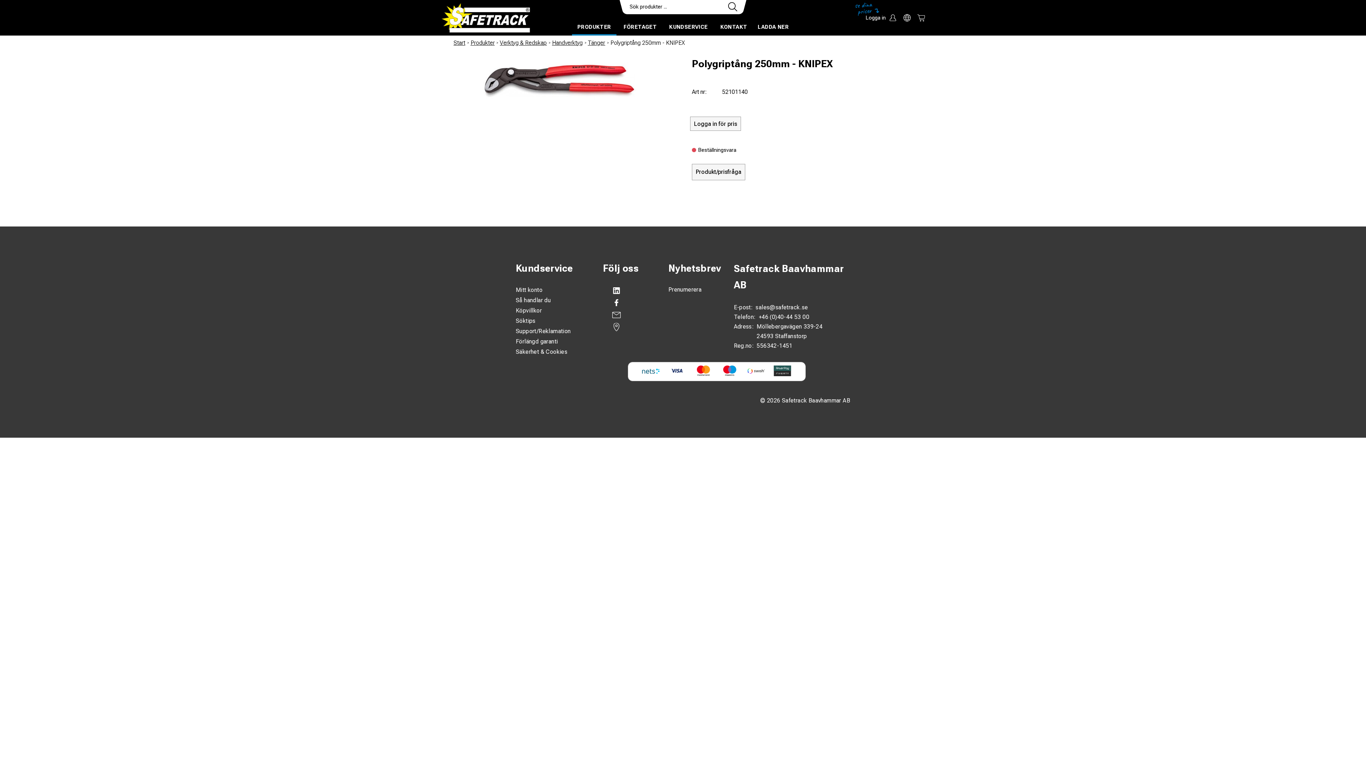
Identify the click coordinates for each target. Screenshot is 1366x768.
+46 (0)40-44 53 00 (784, 317)
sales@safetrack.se (782, 307)
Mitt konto (529, 290)
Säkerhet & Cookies (541, 351)
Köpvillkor (529, 310)
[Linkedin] (628, 291)
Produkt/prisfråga (718, 172)
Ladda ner (773, 27)
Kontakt (733, 27)
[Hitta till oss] (628, 327)
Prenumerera (684, 289)
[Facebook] (628, 303)
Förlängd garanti (537, 341)
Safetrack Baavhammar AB (789, 277)
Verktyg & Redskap (523, 42)
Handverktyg (567, 42)
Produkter (594, 27)
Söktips (526, 321)
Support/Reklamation (543, 331)
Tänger (596, 42)
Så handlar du (533, 300)
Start (459, 42)
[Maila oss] (628, 315)
